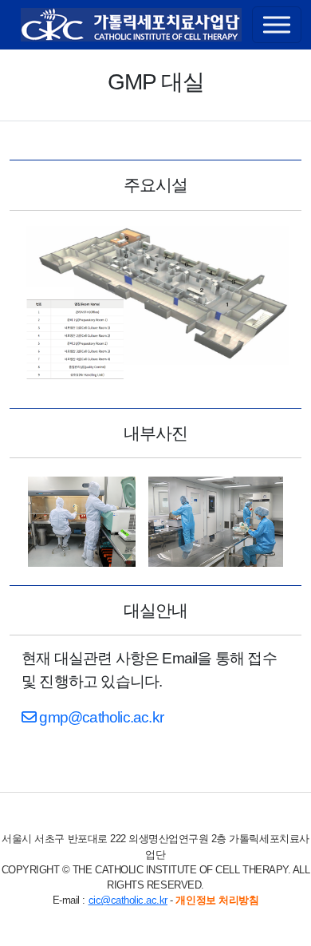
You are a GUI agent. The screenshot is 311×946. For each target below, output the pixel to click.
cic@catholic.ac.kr (128, 900)
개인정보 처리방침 (216, 900)
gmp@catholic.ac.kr (99, 717)
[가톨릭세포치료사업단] (131, 25)
